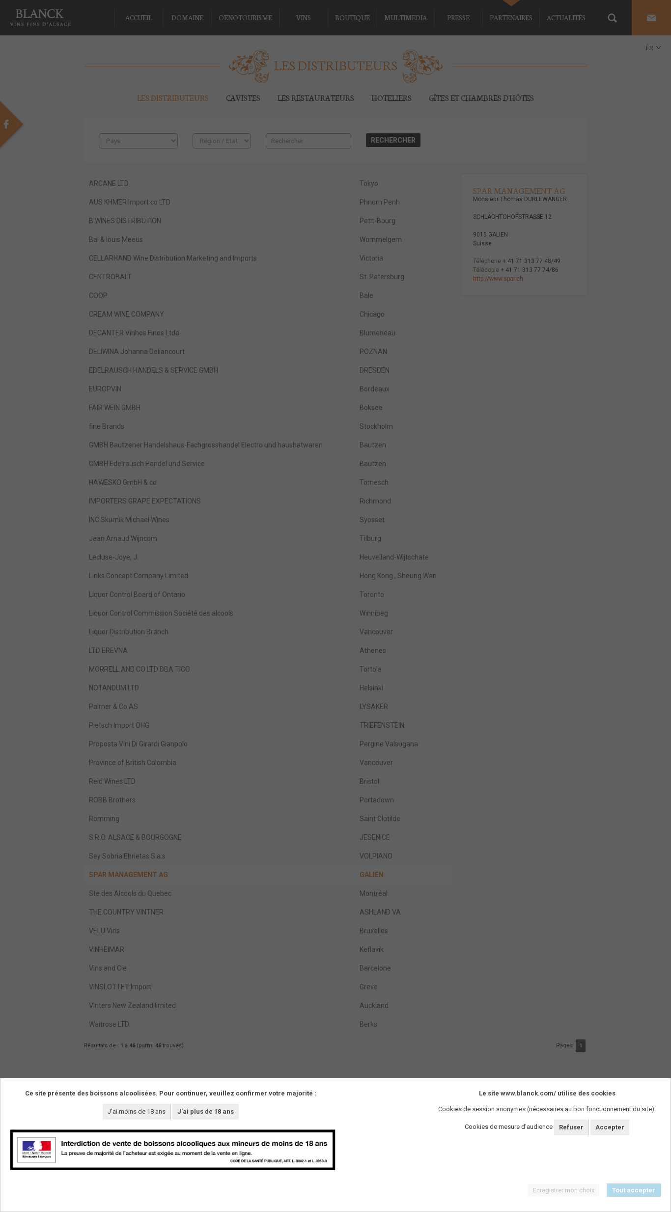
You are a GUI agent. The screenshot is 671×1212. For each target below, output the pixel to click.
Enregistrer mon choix (563, 1190)
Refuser (571, 1127)
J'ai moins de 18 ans (137, 1111)
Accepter (609, 1127)
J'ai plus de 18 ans (205, 1111)
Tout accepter (633, 1190)
